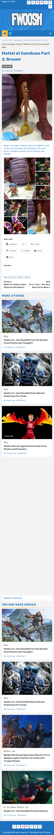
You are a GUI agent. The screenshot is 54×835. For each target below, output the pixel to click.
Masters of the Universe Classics (36, 44)
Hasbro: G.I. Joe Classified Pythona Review (26, 811)
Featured (19, 44)
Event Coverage (8, 44)
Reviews (7, 751)
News (4, 47)
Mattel (20, 277)
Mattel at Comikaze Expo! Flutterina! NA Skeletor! (15, 284)
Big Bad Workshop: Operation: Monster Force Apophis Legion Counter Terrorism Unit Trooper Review (27, 758)
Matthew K (22, 347)
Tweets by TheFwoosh (12, 598)
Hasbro (13, 807)
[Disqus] (27, 493)
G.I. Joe (6, 807)
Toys (13, 751)
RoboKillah (19, 71)
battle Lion (12, 277)
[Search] (50, 33)
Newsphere (34, 832)
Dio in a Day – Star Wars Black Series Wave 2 (39, 284)
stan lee (27, 277)
